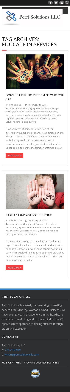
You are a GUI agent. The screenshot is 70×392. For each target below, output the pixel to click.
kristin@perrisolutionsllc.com (22, 354)
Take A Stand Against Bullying (29, 215)
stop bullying (30, 121)
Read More (13, 155)
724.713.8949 (13, 350)
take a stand (49, 230)
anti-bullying (26, 108)
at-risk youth (12, 111)
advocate (14, 108)
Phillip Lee (17, 104)
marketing (45, 118)
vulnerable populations (25, 234)
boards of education (47, 111)
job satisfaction (31, 118)
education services (51, 115)
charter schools (22, 115)
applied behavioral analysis (46, 108)
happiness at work (14, 118)
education (36, 115)
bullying (9, 115)
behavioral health (27, 111)
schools (19, 121)
